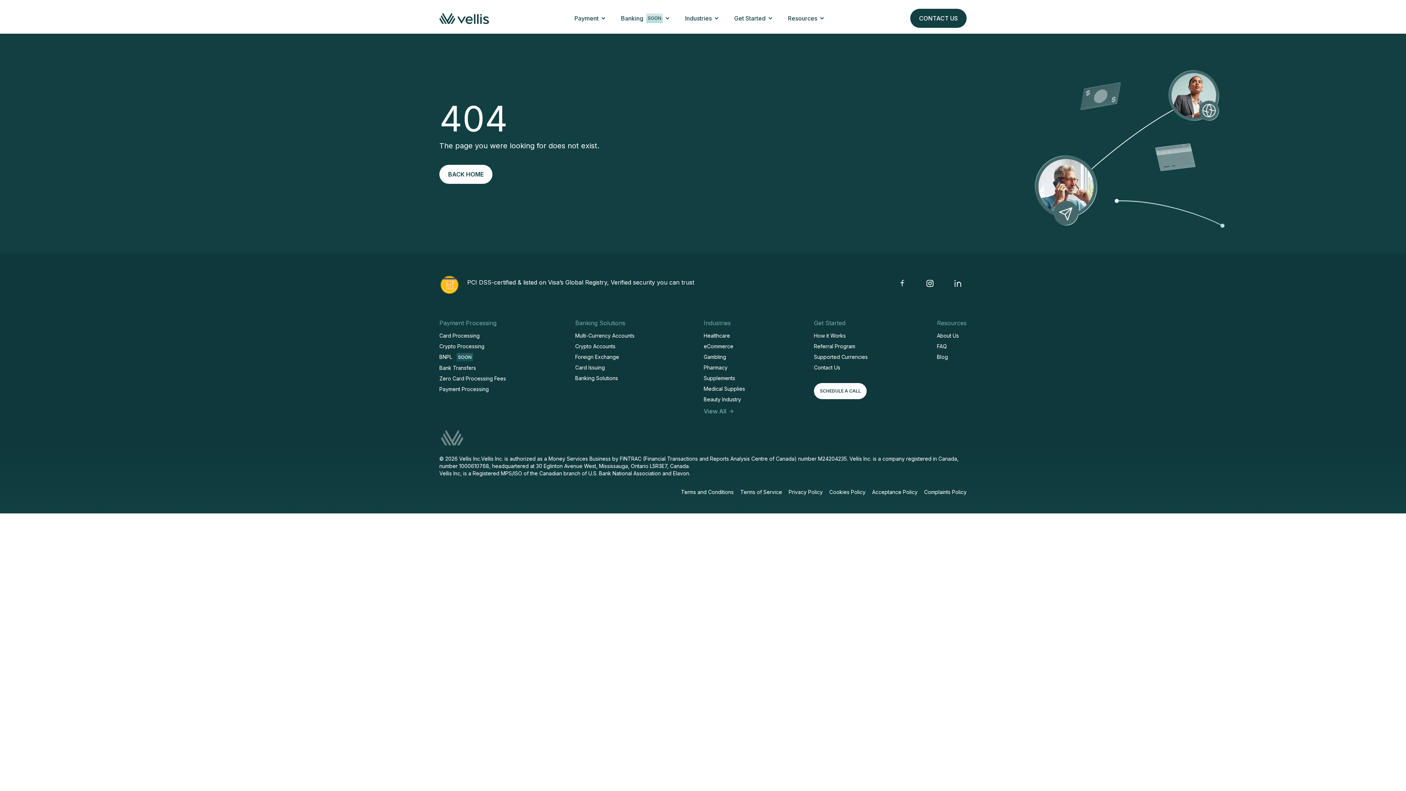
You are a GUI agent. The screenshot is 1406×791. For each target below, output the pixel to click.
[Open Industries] (716, 18)
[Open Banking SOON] (667, 18)
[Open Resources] (822, 18)
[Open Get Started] (770, 18)
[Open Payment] (603, 18)
